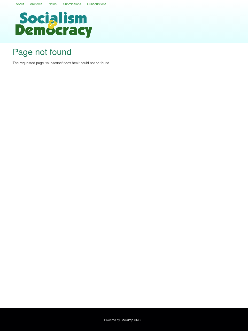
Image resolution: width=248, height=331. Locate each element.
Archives (36, 3)
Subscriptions (96, 3)
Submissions (72, 3)
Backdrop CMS (131, 320)
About (20, 3)
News (52, 3)
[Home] (55, 25)
